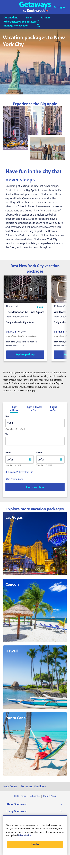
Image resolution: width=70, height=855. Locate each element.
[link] (25, 354)
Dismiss (35, 844)
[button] (35, 7)
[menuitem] (14, 18)
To (6, 434)
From (7, 416)
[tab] (13, 409)
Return (39, 452)
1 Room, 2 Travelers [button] (17, 472)
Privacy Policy (24, 835)
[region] (35, 835)
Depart (8, 452)
